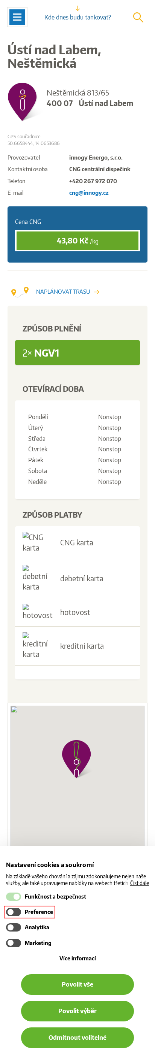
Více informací (77, 958)
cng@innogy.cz (89, 192)
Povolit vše (77, 984)
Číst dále (139, 883)
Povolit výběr (77, 1011)
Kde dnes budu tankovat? (77, 17)
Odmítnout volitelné (77, 1037)
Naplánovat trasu (63, 291)
